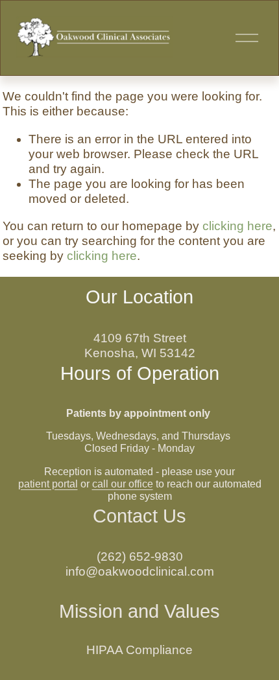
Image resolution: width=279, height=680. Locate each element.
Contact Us (139, 516)
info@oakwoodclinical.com (140, 571)
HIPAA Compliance (139, 650)
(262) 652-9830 (140, 556)
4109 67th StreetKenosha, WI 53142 (139, 345)
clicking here (237, 226)
